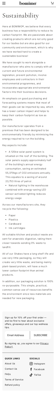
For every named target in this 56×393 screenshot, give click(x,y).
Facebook (39, 369)
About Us (10, 363)
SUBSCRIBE (40, 335)
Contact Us (11, 368)
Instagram (39, 363)
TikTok (37, 375)
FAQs (8, 374)
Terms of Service (14, 379)
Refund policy (12, 384)
